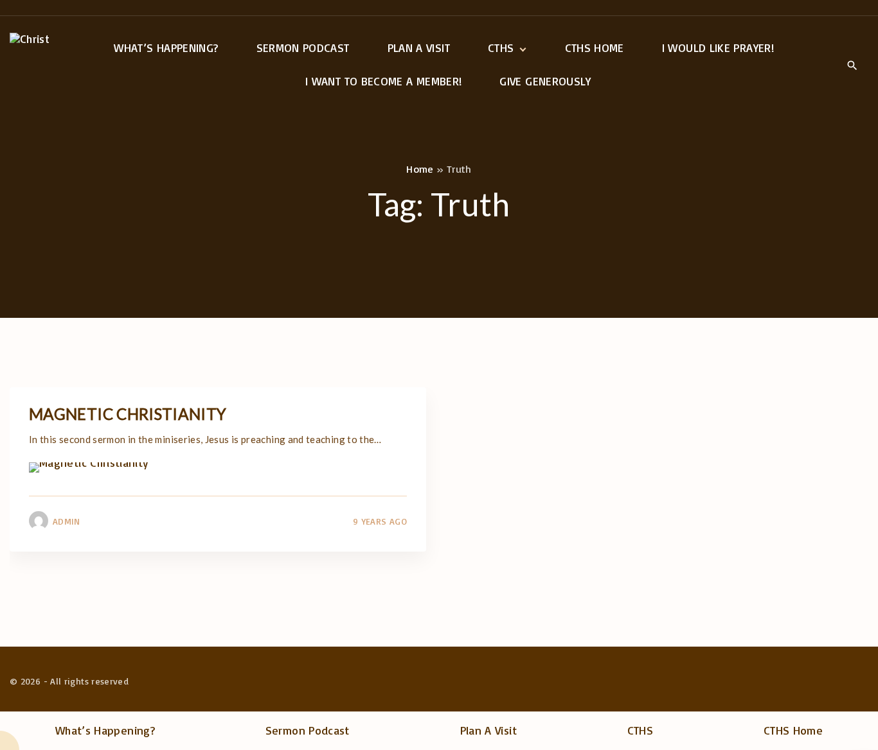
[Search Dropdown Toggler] (852, 65)
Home (419, 168)
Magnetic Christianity (128, 414)
